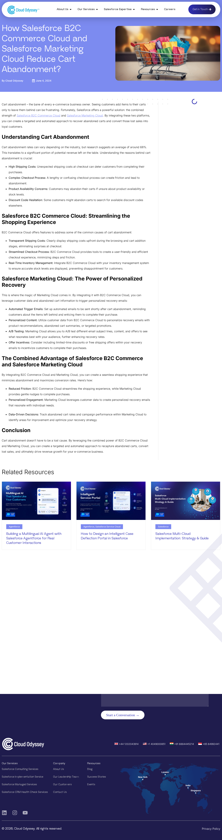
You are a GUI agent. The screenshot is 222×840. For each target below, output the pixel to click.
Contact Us (60, 792)
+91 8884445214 (184, 743)
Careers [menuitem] (169, 9)
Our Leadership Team (66, 776)
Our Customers (62, 784)
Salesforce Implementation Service (22, 776)
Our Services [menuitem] (86, 9)
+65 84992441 (211, 743)
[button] (70, 9)
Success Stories (96, 776)
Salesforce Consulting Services (20, 769)
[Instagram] (14, 812)
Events (91, 784)
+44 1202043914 (129, 743)
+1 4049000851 (156, 743)
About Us (58, 769)
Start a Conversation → (122, 715)
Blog (89, 769)
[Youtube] (25, 812)
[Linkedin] (4, 812)
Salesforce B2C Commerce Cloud (38, 115)
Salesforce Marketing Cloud (85, 115)
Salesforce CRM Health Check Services (25, 792)
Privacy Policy (211, 828)
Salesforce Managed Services (19, 784)
